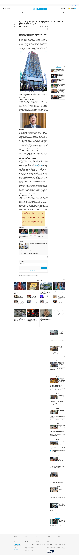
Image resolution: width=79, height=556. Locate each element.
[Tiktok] (74, 5)
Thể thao (48, 12)
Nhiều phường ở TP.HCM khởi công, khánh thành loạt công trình (57, 341)
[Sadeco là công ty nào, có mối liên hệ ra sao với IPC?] (24, 246)
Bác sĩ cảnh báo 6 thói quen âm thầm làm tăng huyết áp (61, 474)
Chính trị (16, 12)
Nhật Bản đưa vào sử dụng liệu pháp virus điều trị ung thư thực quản (57, 479)
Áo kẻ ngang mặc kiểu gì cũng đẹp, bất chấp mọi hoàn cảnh (61, 520)
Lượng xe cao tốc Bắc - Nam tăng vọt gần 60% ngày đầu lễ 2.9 (57, 369)
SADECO (36, 275)
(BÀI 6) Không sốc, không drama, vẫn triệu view (57, 432)
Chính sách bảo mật (49, 544)
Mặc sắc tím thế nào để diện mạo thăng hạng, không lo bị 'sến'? (57, 529)
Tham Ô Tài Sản (28, 275)
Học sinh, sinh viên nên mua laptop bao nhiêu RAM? (61, 488)
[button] (14, 19)
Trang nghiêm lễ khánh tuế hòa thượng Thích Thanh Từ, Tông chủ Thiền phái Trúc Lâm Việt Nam (61, 381)
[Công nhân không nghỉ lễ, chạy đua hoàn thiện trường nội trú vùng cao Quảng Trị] (54, 443)
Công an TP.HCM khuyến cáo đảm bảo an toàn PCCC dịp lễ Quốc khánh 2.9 (61, 332)
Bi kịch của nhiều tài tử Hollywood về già (56, 419)
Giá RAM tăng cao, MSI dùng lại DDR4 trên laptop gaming (57, 494)
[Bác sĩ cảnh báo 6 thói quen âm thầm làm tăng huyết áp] (54, 474)
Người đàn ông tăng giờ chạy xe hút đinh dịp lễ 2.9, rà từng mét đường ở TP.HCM (57, 389)
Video (56, 12)
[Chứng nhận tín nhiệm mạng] (50, 551)
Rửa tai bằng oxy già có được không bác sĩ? (57, 482)
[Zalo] (75, 5)
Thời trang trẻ (62, 12)
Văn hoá (37, 538)
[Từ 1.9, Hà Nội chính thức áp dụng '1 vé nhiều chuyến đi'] (54, 364)
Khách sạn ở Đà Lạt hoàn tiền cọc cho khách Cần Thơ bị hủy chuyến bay (61, 396)
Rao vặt (59, 538)
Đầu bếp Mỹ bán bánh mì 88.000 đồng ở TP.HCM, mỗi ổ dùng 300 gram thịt (56, 386)
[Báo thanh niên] (39, 8)
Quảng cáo (37, 544)
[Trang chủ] (14, 12)
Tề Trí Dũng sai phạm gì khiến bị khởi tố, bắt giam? (28, 131)
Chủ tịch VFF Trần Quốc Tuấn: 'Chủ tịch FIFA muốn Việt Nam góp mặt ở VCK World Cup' (57, 463)
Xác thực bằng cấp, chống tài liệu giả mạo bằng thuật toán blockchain (57, 448)
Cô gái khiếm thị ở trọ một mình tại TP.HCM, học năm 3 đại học (57, 451)
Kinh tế (25, 12)
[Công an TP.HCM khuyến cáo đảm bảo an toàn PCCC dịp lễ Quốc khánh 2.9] (54, 332)
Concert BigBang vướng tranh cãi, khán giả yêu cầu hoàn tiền (57, 417)
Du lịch (40, 12)
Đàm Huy (27, 26)
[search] (11, 8)
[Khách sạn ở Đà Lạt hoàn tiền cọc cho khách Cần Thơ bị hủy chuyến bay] (54, 397)
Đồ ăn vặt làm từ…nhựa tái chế (61, 347)
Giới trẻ (34, 12)
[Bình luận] (14, 26)
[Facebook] (72, 5)
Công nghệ (51, 12)
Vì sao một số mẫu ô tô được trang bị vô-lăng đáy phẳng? (57, 510)
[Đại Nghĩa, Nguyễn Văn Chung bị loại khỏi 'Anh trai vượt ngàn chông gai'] (54, 412)
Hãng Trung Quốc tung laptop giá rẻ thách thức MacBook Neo (57, 498)
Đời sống (28, 12)
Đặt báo (33, 544)
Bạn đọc (59, 536)
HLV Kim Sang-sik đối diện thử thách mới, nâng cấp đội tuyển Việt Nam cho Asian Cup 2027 (61, 459)
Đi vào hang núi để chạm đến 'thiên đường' (57, 401)
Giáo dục (37, 12)
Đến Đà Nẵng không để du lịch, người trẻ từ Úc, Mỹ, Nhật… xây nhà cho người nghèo (61, 426)
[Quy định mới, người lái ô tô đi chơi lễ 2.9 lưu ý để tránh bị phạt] (54, 505)
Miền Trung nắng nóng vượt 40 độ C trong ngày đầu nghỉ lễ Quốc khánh (57, 372)
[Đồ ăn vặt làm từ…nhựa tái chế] (54, 348)
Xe (53, 12)
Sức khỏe (31, 12)
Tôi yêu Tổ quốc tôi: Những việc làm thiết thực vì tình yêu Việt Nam (57, 435)
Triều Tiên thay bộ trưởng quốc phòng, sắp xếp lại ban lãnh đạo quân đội (57, 356)
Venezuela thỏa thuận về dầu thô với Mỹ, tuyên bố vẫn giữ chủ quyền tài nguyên (57, 353)
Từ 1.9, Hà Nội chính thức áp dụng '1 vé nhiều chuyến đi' (61, 363)
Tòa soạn (43, 544)
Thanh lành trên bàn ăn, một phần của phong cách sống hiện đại (57, 526)
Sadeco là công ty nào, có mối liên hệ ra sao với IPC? (38, 243)
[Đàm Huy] (21, 27)
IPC (38, 45)
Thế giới (22, 12)
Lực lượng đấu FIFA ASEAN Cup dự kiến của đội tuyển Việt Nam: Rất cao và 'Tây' (57, 467)
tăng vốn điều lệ (38, 165)
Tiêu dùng (58, 12)
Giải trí (45, 12)
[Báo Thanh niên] (17, 545)
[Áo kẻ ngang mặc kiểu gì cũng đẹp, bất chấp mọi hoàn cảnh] (54, 521)
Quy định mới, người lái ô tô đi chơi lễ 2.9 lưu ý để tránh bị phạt (61, 504)
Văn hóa (42, 12)
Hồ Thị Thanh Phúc (23, 275)
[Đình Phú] (20, 27)
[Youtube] (71, 5)
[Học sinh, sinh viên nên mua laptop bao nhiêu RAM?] (54, 489)
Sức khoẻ (26, 538)
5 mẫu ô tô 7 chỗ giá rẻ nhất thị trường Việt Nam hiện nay (57, 514)
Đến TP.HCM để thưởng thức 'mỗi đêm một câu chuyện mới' (57, 404)
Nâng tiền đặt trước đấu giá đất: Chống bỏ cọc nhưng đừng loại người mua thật (57, 337)
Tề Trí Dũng (32, 275)
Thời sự (19, 12)
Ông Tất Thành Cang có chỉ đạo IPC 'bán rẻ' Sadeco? (29, 253)
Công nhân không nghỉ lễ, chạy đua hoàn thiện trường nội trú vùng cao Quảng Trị (61, 443)
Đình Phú (24, 26)
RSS (40, 544)
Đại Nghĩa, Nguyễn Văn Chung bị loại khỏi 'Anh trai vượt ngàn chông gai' (61, 411)
